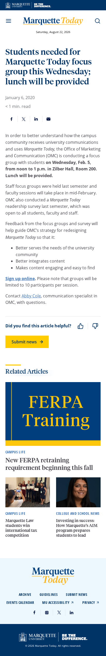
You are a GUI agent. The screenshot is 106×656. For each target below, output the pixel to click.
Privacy (88, 602)
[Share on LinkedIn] (36, 119)
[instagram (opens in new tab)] (47, 613)
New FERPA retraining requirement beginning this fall (49, 463)
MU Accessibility (55, 602)
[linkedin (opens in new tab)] (71, 613)
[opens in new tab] (28, 5)
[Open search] (97, 21)
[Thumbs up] (80, 326)
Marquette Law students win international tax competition (21, 527)
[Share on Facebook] (11, 119)
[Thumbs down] (95, 326)
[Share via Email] (48, 119)
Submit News (76, 594)
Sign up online (20, 278)
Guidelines (49, 594)
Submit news (24, 342)
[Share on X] (24, 119)
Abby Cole (31, 296)
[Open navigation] (8, 21)
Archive (25, 594)
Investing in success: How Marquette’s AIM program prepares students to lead (77, 527)
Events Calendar (20, 602)
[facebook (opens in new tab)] (34, 613)
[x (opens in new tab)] (59, 613)
